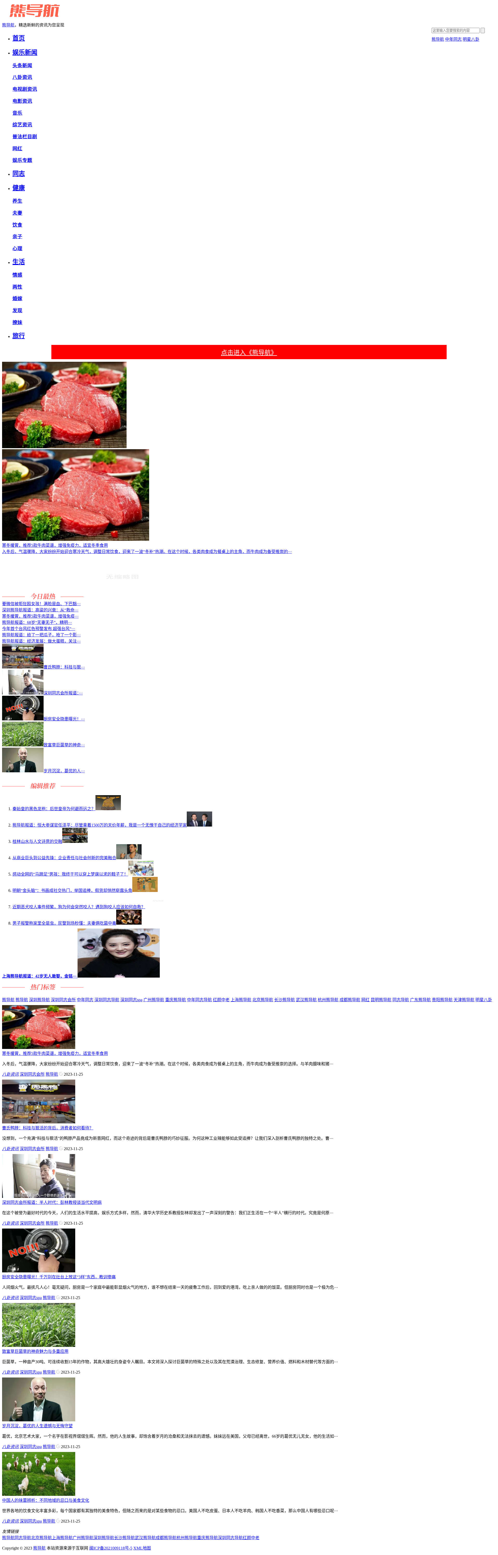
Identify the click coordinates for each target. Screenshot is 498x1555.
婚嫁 (17, 298)
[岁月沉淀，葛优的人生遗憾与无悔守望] (38, 1420)
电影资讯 (22, 101)
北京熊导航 (262, 1000)
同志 (18, 173)
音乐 (17, 113)
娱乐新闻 (24, 52)
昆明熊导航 (381, 1000)
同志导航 (400, 1000)
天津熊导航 (464, 1000)
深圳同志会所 (63, 1000)
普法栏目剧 (24, 136)
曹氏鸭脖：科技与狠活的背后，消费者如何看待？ (47, 1128)
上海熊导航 (241, 1000)
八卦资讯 (22, 77)
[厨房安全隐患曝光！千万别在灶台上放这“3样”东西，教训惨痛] (38, 1271)
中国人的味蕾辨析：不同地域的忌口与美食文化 (45, 1500)
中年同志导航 (199, 1000)
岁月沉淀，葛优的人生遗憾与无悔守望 (37, 1426)
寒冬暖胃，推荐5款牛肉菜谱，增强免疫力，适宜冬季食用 (55, 1053)
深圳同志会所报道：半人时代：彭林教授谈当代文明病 (52, 1202)
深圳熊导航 (39, 1000)
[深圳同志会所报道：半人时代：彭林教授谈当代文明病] (38, 1196)
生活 (18, 261)
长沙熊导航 (284, 1000)
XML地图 (142, 1548)
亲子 (17, 236)
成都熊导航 (350, 1000)
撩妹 (17, 322)
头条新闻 (22, 65)
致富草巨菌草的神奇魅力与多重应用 (35, 1351)
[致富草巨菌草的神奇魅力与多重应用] (38, 1345)
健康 (18, 188)
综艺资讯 (22, 124)
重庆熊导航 (175, 1000)
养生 (17, 201)
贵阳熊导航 (442, 1000)
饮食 (17, 225)
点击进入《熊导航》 (249, 352)
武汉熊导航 (306, 1000)
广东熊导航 (420, 1000)
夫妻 (17, 213)
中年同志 (453, 39)
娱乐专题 (22, 160)
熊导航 (8, 25)
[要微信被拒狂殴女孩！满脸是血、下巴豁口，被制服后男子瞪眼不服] (122, 598)
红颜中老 (221, 1000)
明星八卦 (471, 39)
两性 (17, 287)
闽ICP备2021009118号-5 (110, 1548)
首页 (18, 38)
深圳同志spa (131, 1000)
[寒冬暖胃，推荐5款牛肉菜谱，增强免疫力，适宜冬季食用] (38, 1047)
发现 (17, 310)
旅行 (18, 335)
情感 (17, 275)
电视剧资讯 (24, 89)
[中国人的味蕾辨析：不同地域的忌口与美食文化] (38, 1494)
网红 (17, 148)
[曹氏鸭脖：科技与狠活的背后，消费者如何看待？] (38, 1122)
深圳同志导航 (106, 1000)
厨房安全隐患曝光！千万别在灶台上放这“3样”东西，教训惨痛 (59, 1277)
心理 (17, 248)
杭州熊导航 (328, 1000)
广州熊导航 (153, 1000)
